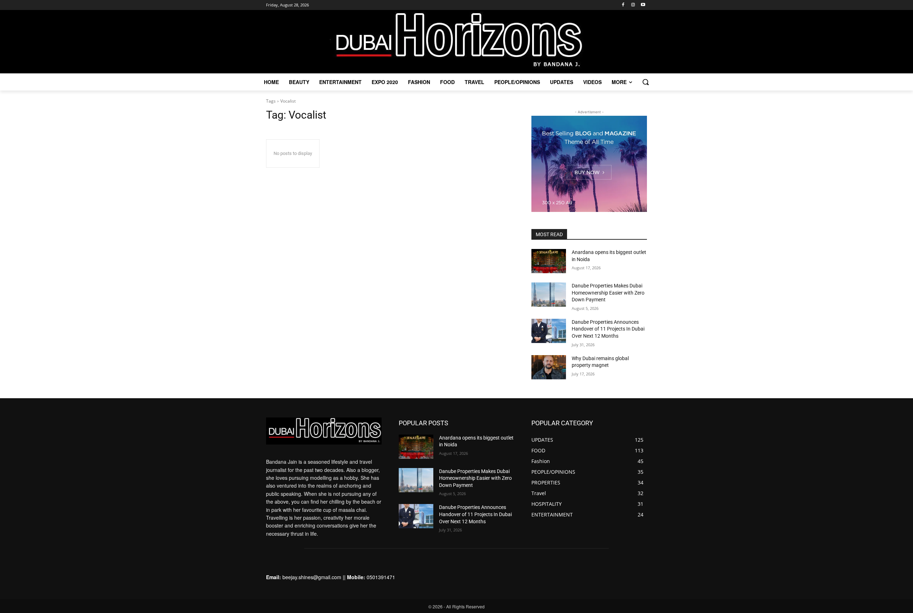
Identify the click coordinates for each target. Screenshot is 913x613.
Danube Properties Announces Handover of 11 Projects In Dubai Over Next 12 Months (608, 329)
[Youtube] (643, 5)
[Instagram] (633, 5)
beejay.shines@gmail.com (311, 577)
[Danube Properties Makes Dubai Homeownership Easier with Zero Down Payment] (548, 294)
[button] (645, 81)
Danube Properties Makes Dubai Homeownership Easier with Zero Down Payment (608, 292)
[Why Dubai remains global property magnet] (548, 367)
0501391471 (381, 577)
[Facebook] (623, 5)
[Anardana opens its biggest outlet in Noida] (548, 261)
